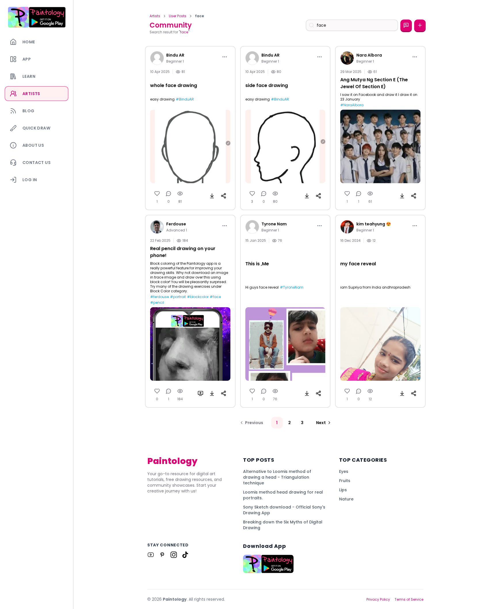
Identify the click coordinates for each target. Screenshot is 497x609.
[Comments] (168, 193)
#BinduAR (185, 99)
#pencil (157, 302)
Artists (155, 16)
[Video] (200, 393)
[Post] (420, 25)
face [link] (199, 16)
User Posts (177, 16)
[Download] (212, 196)
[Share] (223, 196)
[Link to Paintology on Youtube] (150, 554)
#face (215, 297)
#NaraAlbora (352, 105)
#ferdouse (159, 297)
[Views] (180, 193)
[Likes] (157, 193)
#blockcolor (198, 297)
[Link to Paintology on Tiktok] (185, 554)
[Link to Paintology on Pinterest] (162, 554)
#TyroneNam (291, 287)
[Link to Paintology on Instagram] (173, 554)
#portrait (178, 297)
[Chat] (406, 25)
